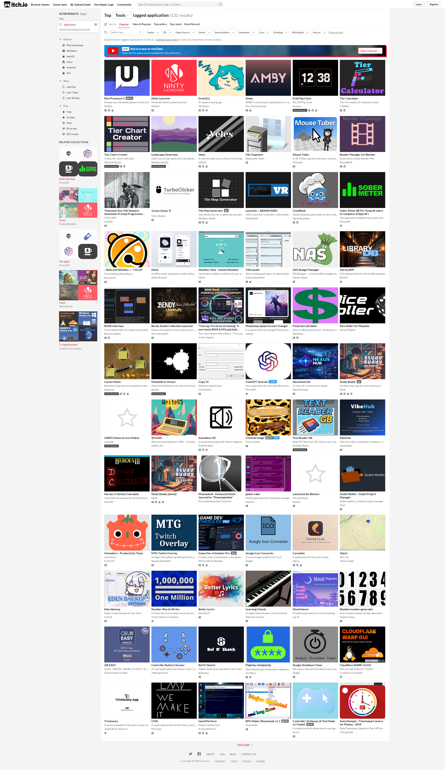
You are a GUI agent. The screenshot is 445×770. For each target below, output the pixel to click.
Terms (234, 760)
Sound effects (222, 32)
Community (124, 4)
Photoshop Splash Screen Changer (267, 325)
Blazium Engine (112, 333)
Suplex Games (347, 616)
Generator (244, 32)
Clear (83, 13)
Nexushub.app (300, 389)
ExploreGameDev (255, 277)
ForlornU (109, 560)
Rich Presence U (114, 98)
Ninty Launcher (161, 98)
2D (164, 32)
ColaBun (344, 106)
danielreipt (346, 445)
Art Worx (251, 672)
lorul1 (296, 732)
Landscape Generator (164, 154)
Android (71, 67)
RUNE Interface (114, 325)
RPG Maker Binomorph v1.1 (263, 721)
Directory (220, 760)
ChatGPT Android (257, 381)
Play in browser (75, 45)
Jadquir (250, 333)
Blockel (344, 277)
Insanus (297, 106)
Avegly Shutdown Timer (307, 665)
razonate (109, 441)
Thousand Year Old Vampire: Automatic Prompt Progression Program (123, 214)
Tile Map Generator (211, 210)
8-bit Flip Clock (302, 98)
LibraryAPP (347, 269)
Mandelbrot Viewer (163, 381)
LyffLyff (203, 162)
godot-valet (253, 494)
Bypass (296, 501)
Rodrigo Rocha (301, 445)
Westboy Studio (159, 162)
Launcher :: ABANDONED (261, 210)
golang (155, 389)
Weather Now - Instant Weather (219, 269)
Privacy (247, 760)
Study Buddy (348, 381)
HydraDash (252, 218)
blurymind (110, 277)
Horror (317, 32)
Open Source (183, 32)
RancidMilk (346, 162)
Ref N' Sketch (207, 665)
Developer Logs (104, 4)
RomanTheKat (347, 329)
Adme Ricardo (159, 277)
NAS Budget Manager (306, 269)
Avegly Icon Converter (260, 553)
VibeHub (345, 437)
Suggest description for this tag (74, 29)
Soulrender (252, 725)
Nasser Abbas (300, 277)
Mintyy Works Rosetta (210, 560)
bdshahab (298, 333)
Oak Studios (205, 389)
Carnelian (299, 553)
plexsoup (109, 389)
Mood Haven (301, 609)
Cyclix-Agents (206, 337)
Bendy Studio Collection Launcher (172, 325)
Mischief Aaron (112, 162)
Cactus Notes (112, 381)
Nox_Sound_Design (256, 106)
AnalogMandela (67, 223)
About (210, 754)
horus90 (108, 501)
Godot (150, 32)
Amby (249, 98)
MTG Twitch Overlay (164, 553)
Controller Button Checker (168, 665)
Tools (62, 220)
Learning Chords (256, 609)
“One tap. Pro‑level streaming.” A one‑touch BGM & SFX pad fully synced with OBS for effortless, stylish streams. (219, 331)
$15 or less (72, 134)
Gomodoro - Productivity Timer (123, 553)
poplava (250, 501)
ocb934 (108, 221)
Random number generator (356, 609)
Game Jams (60, 4)
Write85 (156, 437)
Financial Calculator (305, 325)
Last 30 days (73, 97)
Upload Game (82, 4)
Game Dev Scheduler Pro (214, 553)
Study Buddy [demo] (163, 494)
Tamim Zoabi (347, 560)
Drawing (278, 32)
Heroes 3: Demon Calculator (121, 494)
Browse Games (40, 4)
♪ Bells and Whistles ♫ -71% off (123, 269)
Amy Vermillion (159, 333)
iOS (68, 72)
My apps (64, 261)
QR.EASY (110, 665)
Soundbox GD (207, 437)
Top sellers (160, 24)
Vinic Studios (158, 215)
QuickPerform (208, 721)
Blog (233, 754)
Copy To (204, 381)
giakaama (204, 672)
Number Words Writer (165, 609)
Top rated (175, 24)
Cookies (260, 760)
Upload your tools (166, 39)
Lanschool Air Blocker (306, 494)
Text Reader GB (302, 437)
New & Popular (142, 24)
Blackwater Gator (255, 158)
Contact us (248, 754)
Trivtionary (111, 721)
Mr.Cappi (156, 728)
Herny (296, 560)
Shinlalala (204, 106)
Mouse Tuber (301, 154)
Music (202, 32)
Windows (72, 50)
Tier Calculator (349, 98)
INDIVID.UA (66, 306)
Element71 (204, 613)
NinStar (108, 106)
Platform (67, 39)
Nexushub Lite (302, 381)
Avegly (249, 560)
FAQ (222, 754)
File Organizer (254, 154)
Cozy (261, 32)
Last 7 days (72, 92)
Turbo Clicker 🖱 (161, 210)
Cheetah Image (255, 437)
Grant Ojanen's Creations (165, 616)
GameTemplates (301, 218)
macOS (70, 56)
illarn (343, 505)
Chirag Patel (346, 732)
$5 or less (72, 128)
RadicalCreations (255, 616)
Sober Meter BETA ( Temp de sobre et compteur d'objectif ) (361, 212)
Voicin (343, 553)
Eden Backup (112, 609)
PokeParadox (206, 445)
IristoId (108, 616)
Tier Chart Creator (116, 154)
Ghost (202, 277)
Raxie (343, 389)
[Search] (220, 4)
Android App (67, 178)
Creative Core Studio (70, 348)
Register (434, 4)
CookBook (299, 210)
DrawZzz (204, 98)
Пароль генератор (258, 665)
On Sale (71, 117)
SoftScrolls (157, 445)
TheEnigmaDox (159, 672)
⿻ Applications (68, 344)
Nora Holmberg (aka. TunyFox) (215, 501)
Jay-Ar (296, 616)
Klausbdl (297, 162)
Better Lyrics (207, 609)
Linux (69, 61)
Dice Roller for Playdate (354, 325)
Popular (124, 24)
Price (65, 106)
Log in (419, 4)
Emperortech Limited (115, 672)
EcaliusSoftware (207, 728)
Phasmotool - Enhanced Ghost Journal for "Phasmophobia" (217, 495)
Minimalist (298, 32)
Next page (243, 744)
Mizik (154, 269)
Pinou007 (64, 182)
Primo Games (253, 441)
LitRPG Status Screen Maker (122, 437)
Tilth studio (253, 269)
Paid (69, 122)
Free (69, 111)
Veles (202, 154)
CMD (154, 721)
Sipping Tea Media (161, 560)
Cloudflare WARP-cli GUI (355, 665)
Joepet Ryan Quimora (116, 728)
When (66, 81)
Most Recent (192, 24)
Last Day (71, 86)
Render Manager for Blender (357, 154)
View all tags (336, 32)
